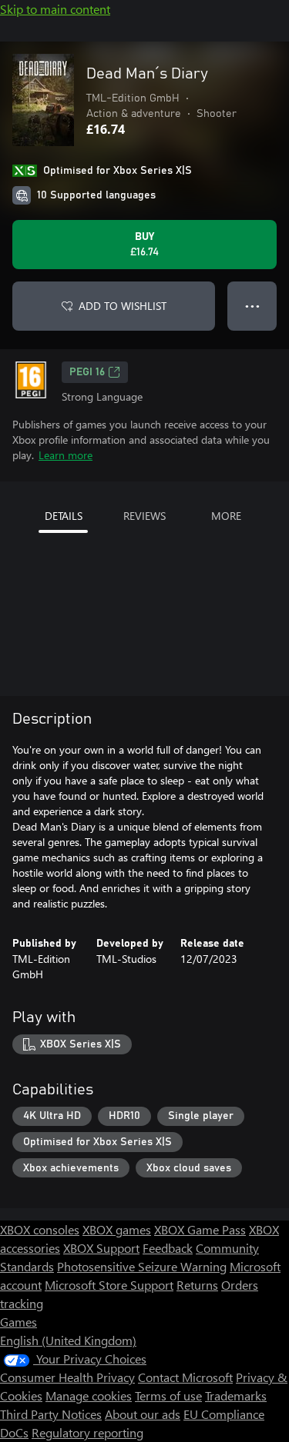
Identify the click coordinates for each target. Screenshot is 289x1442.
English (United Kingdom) (68, 1340)
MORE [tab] (226, 515)
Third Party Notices (51, 1414)
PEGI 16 (87, 372)
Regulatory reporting (87, 1432)
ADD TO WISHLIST (122, 305)
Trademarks (236, 1395)
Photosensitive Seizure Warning (142, 1266)
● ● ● (252, 305)
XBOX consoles (39, 1229)
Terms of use (168, 1395)
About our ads (142, 1414)
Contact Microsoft (185, 1377)
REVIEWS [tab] (144, 515)
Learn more (65, 455)
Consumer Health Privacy (67, 1377)
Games (18, 1322)
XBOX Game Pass (200, 1229)
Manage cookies (88, 1395)
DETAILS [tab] (63, 515)
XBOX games (116, 1229)
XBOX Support (101, 1248)
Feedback (168, 1248)
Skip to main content (55, 9)
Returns (197, 1285)
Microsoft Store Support (109, 1285)
